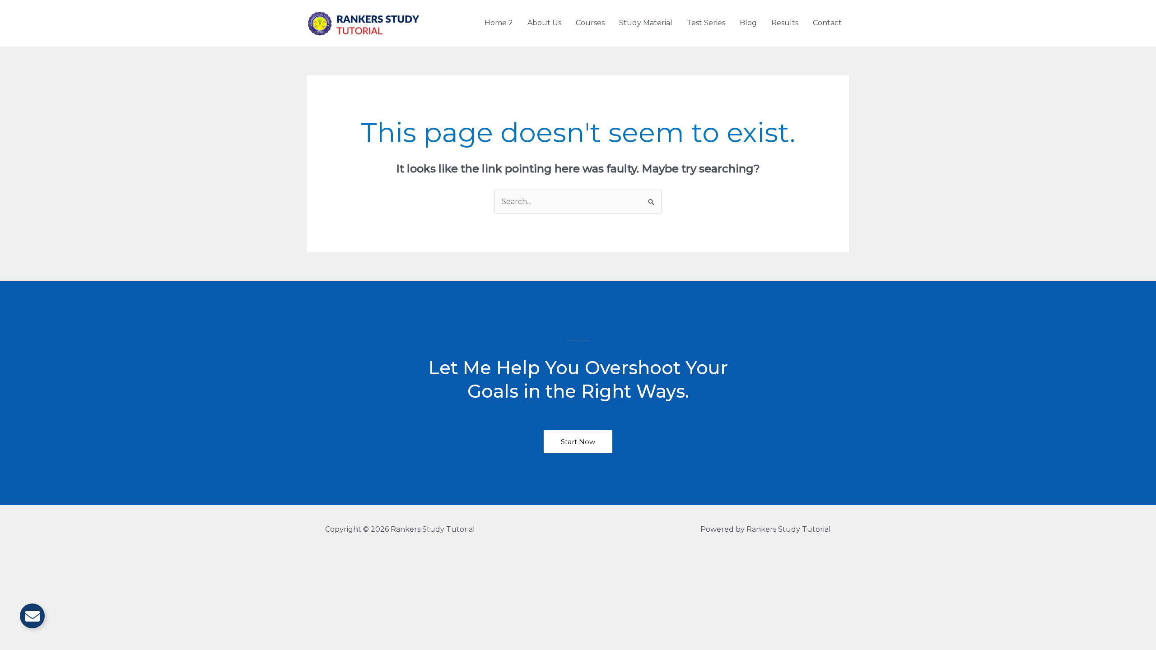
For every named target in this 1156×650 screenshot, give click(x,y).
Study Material (645, 23)
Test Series (706, 23)
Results (784, 23)
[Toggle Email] (32, 616)
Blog (748, 23)
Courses (590, 23)
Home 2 (499, 23)
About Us (544, 23)
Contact (827, 23)
